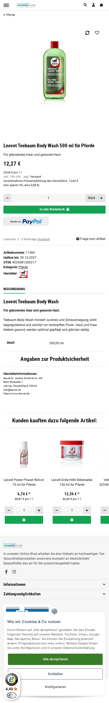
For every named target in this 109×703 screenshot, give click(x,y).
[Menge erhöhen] (102, 198)
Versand (35, 176)
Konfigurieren (55, 687)
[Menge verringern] (7, 198)
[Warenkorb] (102, 5)
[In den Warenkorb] (24, 520)
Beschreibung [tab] (14, 289)
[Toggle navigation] (6, 5)
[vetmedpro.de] (26, 5)
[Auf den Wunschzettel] (97, 32)
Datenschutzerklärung (78, 648)
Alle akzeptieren (55, 659)
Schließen (55, 674)
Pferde (23, 267)
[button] (85, 5)
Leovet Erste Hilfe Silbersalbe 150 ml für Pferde (71, 482)
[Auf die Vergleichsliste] (87, 32)
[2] (25, 221)
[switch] (11, 695)
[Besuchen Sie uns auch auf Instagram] (14, 572)
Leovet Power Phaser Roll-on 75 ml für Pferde (24, 482)
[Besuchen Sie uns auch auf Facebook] (6, 572)
